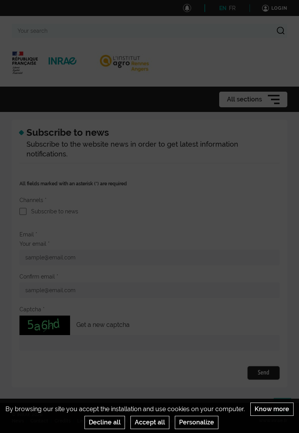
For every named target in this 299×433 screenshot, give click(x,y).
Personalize (196, 422)
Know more (272, 409)
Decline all (105, 422)
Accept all (150, 422)
